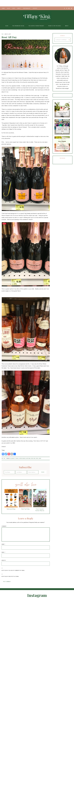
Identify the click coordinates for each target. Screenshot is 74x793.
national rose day (30, 458)
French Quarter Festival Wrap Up (39, 509)
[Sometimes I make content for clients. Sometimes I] (70, 3)
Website (4, 560)
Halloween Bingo (11, 509)
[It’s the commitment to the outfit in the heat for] (29, 3)
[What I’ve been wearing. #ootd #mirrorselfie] (45, 3)
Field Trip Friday (25, 509)
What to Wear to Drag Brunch (62, 113)
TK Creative (37, 17)
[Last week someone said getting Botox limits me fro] (53, 3)
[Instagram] (69, 6)
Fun (2, 34)
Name (3, 544)
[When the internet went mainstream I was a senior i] (20, 3)
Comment (4, 526)
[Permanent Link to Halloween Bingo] (11, 507)
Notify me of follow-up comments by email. (13, 570)
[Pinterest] (67, 6)
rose (37, 458)
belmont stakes (14, 458)
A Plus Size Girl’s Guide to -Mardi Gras (62, 129)
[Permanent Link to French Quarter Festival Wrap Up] (39, 507)
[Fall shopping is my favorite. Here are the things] (4, 3)
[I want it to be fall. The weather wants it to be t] (12, 3)
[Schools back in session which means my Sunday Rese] (67, 662)
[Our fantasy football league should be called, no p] (37, 3)
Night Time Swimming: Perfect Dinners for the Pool (62, 146)
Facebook (62, 158)
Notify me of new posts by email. (10, 576)
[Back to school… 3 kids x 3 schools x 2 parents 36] (62, 3)
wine (40, 458)
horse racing (22, 458)
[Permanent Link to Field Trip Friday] (25, 507)
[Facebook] (65, 6)
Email (3, 552)
